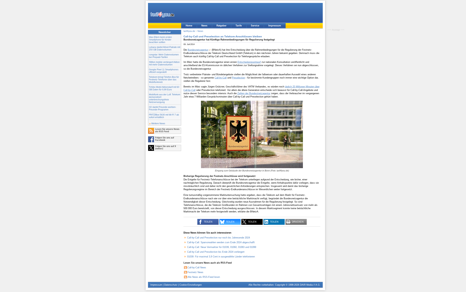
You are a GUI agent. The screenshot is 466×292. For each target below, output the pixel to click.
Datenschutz (170, 284)
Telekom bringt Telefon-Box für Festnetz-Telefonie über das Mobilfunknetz (164, 79)
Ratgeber (221, 25)
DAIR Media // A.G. (310, 284)
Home (189, 25)
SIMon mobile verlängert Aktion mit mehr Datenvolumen (164, 63)
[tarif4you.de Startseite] (162, 14)
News (204, 25)
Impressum (274, 25)
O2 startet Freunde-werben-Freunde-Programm (162, 108)
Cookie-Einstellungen (190, 284)
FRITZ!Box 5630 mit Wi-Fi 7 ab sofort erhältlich (164, 115)
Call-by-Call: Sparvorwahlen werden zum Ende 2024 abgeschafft (221, 242)
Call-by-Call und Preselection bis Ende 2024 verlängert (215, 251)
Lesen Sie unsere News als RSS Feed (167, 130)
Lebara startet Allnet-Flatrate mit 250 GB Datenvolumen (164, 48)
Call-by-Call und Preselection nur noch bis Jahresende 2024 (218, 237)
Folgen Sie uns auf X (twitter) (165, 147)
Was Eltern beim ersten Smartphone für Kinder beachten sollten (160, 39)
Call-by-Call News (196, 267)
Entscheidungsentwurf (249, 62)
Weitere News (158, 123)
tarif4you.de (189, 31)
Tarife (239, 25)
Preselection (238, 77)
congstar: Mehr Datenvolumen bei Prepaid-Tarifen (164, 55)
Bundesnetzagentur (198, 49)
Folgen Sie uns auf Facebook (164, 138)
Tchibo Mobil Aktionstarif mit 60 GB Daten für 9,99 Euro (164, 88)
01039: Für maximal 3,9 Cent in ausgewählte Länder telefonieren (221, 256)
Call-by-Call (221, 77)
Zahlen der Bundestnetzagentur (253, 93)
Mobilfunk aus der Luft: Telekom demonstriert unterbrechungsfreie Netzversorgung (164, 98)
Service (255, 25)
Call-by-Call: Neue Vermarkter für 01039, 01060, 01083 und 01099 (221, 247)
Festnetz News (195, 272)
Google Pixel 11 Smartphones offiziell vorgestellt (163, 70)
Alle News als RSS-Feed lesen (203, 277)
